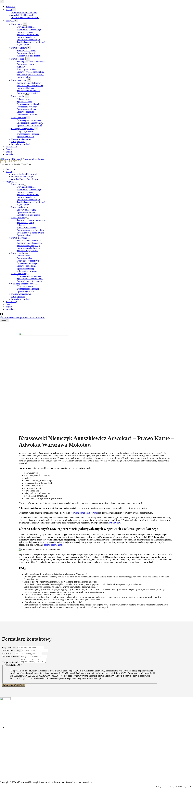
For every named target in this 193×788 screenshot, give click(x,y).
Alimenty (21, 225)
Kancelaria (10, 169)
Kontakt (9, 309)
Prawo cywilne (18, 253)
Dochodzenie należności (28, 289)
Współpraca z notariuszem (28, 215)
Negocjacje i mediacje (21, 299)
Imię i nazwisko (10, 647)
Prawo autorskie (18, 273)
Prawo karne (17, 184)
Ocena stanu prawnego (27, 263)
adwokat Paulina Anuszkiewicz (25, 179)
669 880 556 (114, 523)
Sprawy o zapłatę (24, 258)
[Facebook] (1, 315)
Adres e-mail (8, 653)
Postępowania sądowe (21, 294)
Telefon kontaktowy (12, 650)
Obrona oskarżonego (26, 187)
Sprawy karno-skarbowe (28, 194)
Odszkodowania (24, 255)
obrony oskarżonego (53, 545)
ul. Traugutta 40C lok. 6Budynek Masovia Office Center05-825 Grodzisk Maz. (14, 770)
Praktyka (10, 182)
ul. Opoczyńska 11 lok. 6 (11, 741)
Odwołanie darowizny (27, 271)
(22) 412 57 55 (10, 161)
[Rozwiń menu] (14, 172)
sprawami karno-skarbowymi (84, 513)
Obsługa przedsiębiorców (22, 283)
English (9, 306)
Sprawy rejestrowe (25, 291)
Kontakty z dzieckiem (26, 227)
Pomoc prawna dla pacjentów (30, 243)
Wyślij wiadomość (13, 685)
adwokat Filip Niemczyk (22, 176)
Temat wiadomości (11, 656)
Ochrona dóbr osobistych (28, 261)
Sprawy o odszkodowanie (28, 248)
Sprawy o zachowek (26, 212)
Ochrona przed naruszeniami (30, 276)
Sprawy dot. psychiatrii (27, 250)
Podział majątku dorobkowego (30, 233)
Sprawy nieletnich (25, 235)
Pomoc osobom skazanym (28, 199)
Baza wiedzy (11, 301)
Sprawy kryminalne (25, 192)
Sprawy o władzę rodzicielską (30, 230)
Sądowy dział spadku (26, 210)
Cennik (9, 304)
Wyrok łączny (23, 204)
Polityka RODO (175, 787)
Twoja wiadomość (11, 662)
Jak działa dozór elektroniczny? (31, 202)
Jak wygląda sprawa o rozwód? (31, 220)
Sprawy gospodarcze (26, 197)
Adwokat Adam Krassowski (24, 174)
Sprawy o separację (25, 222)
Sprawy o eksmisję (25, 268)
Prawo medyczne (19, 238)
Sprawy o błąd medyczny (28, 245)
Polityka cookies (187, 787)
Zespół (9, 171)
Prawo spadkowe (19, 207)
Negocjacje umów (25, 286)
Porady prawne (18, 296)
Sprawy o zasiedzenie (26, 266)
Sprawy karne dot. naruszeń (29, 281)
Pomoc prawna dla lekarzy (29, 240)
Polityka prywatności (161, 787)
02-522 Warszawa (8, 743)
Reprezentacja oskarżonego (29, 189)
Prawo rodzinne (18, 217)
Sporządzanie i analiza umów (30, 278)
